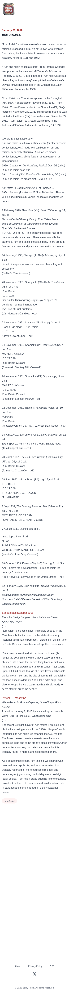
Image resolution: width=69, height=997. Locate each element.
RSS (52, 966)
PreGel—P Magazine (14, 698)
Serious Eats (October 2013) (18, 612)
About (18, 966)
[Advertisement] (34, 840)
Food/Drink (9, 801)
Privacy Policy (35, 966)
